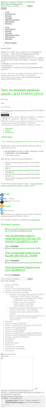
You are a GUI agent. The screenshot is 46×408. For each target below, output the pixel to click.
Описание (9, 128)
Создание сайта (11, 400)
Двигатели (9, 321)
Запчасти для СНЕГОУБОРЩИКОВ (18, 290)
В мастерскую (10, 14)
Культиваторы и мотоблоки (15, 348)
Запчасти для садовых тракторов (20, 73)
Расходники (9, 286)
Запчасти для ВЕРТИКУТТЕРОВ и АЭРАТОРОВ (23, 325)
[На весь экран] (6, 404)
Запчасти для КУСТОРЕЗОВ (15, 323)
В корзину (5, 115)
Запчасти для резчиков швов (15, 327)
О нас (7, 12)
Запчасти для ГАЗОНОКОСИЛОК (17, 288)
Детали (7, 130)
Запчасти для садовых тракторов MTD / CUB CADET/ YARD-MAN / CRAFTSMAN (25, 309)
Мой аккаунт (10, 21)
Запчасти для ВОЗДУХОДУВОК (17, 337)
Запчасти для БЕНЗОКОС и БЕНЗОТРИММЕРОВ (23, 333)
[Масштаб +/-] (8, 404)
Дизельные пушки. (12, 343)
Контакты (8, 23)
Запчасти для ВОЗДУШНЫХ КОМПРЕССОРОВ (23, 335)
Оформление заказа (12, 20)
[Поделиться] (4, 404)
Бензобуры (9, 341)
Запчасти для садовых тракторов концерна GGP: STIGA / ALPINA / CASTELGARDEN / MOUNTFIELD (27, 317)
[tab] (25, 128)
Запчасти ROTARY (12, 284)
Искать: (3, 6)
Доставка (8, 18)
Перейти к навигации (9, 2)
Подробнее (15, 260)
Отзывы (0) (9, 132)
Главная (4, 73)
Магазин (8, 16)
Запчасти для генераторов (14, 346)
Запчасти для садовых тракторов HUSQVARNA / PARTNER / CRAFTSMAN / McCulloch (22, 75)
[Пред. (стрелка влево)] (2, 406)
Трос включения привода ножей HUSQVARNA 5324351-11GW (22, 184)
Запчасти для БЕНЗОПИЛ (14, 331)
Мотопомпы (9, 350)
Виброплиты (10, 344)
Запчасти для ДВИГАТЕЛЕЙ (15, 329)
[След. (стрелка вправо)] (4, 406)
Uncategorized (10, 339)
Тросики (37, 125)
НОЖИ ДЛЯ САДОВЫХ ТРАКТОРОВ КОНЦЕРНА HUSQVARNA (28, 299)
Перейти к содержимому (26, 2)
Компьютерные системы (15, 402)
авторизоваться (34, 220)
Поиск (30, 6)
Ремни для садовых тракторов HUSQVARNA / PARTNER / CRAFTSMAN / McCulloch (25, 304)
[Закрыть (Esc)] (2, 404)
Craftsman (30, 125)
